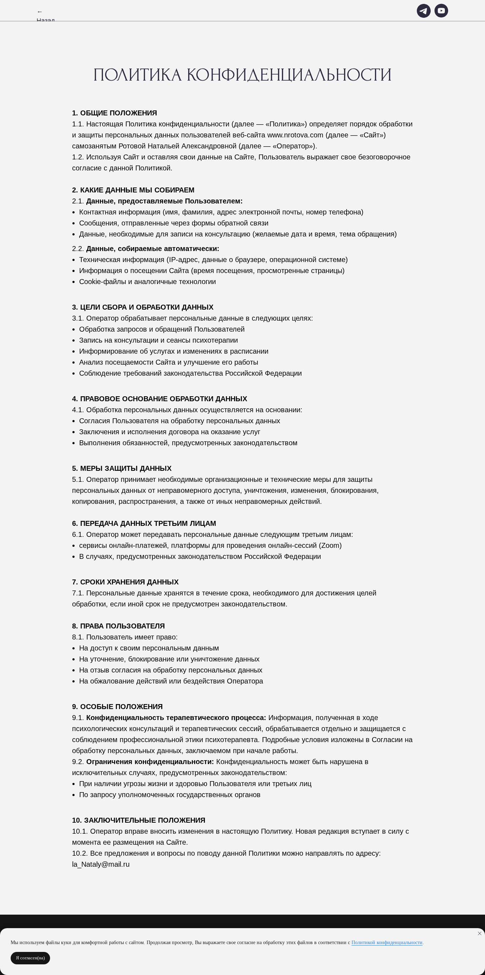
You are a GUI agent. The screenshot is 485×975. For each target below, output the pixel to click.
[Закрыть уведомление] (479, 933)
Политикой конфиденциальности (387, 942)
